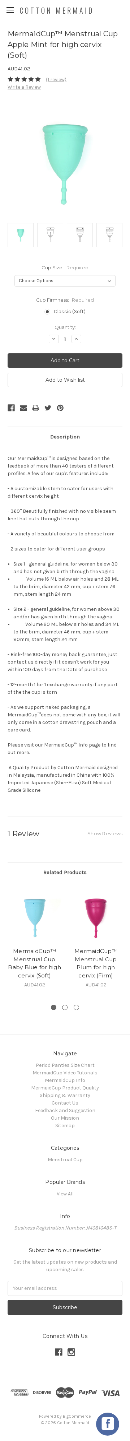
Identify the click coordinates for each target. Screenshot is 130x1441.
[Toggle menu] (10, 10)
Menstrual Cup (65, 1160)
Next (123, 943)
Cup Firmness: (65, 300)
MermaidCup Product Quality (65, 1088)
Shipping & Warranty (65, 1095)
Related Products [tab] (65, 872)
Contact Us (65, 1103)
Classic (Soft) (70, 311)
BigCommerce (77, 1416)
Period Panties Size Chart (65, 1065)
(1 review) (56, 79)
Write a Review (24, 87)
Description (65, 436)
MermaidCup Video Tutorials (65, 1073)
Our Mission (65, 1118)
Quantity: (65, 327)
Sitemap (65, 1125)
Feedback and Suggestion (65, 1110)
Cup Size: (65, 267)
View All (65, 1194)
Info (83, 745)
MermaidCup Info (65, 1080)
